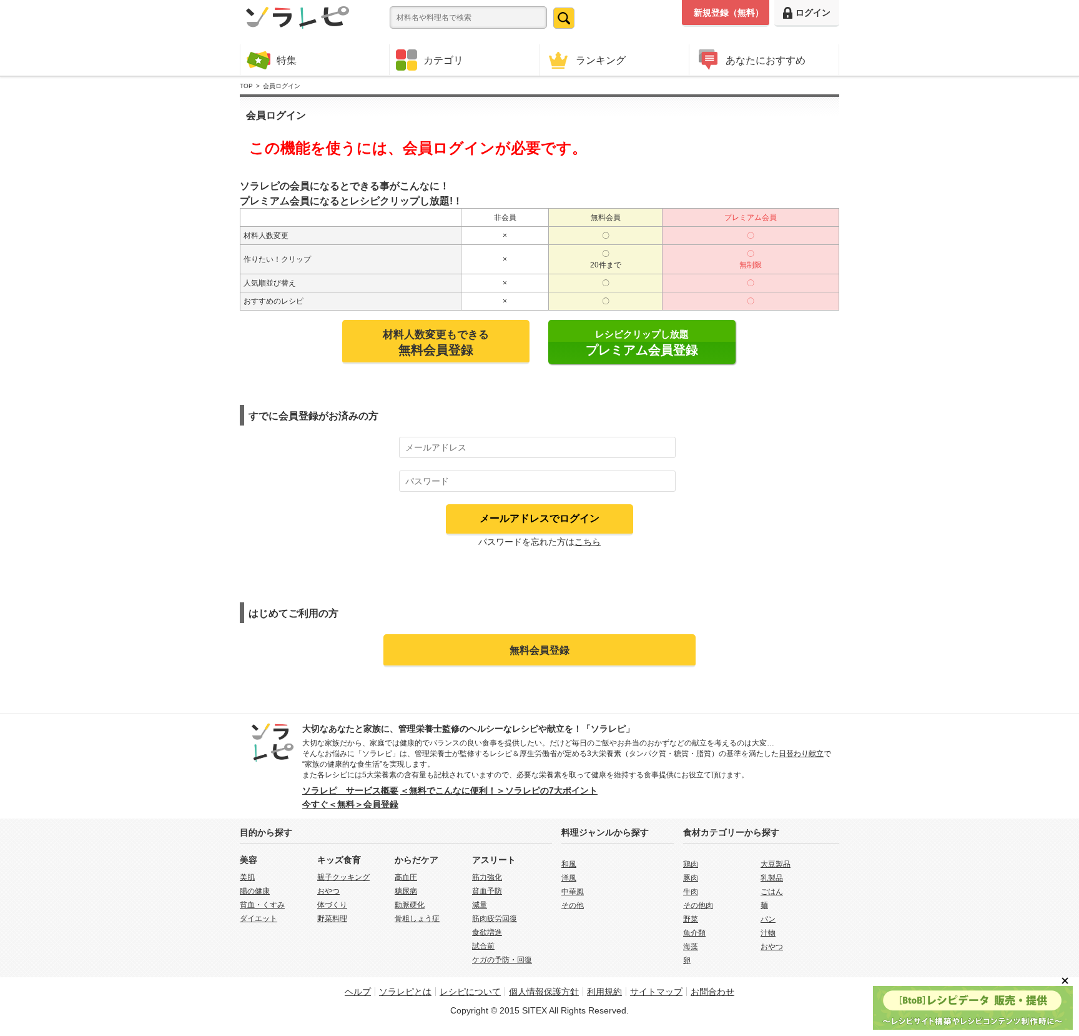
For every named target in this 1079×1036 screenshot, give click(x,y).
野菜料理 (332, 918)
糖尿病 (406, 891)
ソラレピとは (405, 992)
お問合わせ (712, 992)
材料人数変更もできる (436, 342)
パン (768, 919)
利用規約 (604, 992)
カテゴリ (443, 60)
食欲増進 (487, 932)
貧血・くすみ (262, 904)
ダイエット (258, 918)
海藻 (690, 946)
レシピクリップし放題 (642, 343)
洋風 (568, 878)
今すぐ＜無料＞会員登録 (350, 804)
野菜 (690, 919)
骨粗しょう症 (417, 918)
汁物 (768, 933)
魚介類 (694, 933)
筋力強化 (487, 877)
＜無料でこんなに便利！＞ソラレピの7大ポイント (499, 790)
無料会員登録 (539, 649)
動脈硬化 (410, 904)
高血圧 (406, 877)
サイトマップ (656, 992)
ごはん (772, 891)
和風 (568, 864)
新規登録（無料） (729, 12)
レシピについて (470, 992)
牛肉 (690, 891)
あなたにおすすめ (766, 60)
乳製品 (772, 878)
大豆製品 (776, 864)
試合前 (483, 946)
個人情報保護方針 (544, 992)
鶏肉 (690, 864)
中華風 (572, 891)
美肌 (247, 877)
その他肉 (698, 905)
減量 (479, 904)
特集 (287, 60)
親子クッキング (343, 877)
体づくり (332, 904)
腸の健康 (255, 891)
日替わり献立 (801, 753)
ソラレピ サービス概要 (350, 790)
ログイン (813, 12)
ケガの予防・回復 (502, 959)
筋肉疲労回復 (494, 918)
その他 (572, 905)
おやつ (328, 891)
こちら (587, 542)
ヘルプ (358, 992)
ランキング (601, 60)
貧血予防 (487, 891)
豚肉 (690, 878)
